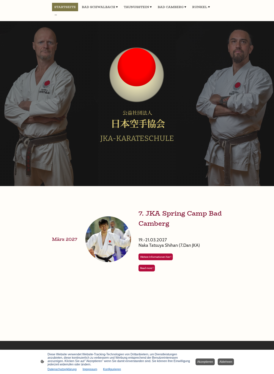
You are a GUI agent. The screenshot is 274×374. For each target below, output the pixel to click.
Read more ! (146, 268)
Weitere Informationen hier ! (155, 257)
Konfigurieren (112, 369)
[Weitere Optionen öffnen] (55, 14)
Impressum (90, 369)
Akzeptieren (205, 361)
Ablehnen (225, 361)
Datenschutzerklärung (62, 369)
